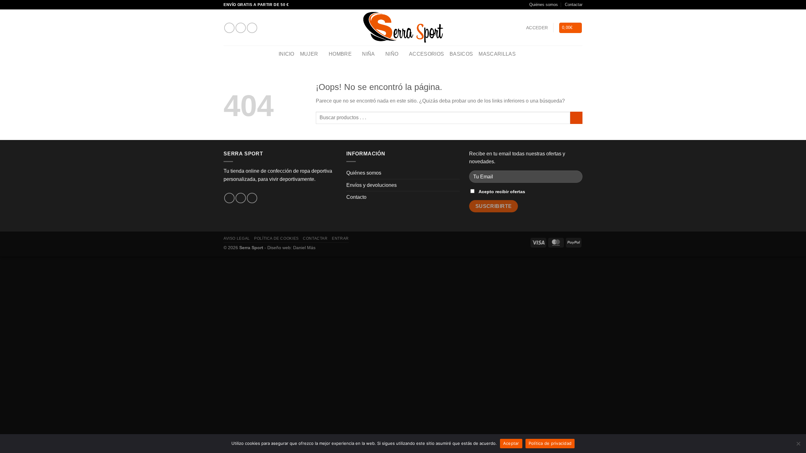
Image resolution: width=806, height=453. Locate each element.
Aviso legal (237, 238)
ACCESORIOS (426, 54)
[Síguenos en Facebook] (229, 28)
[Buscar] (524, 54)
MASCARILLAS (497, 54)
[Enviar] (576, 118)
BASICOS (461, 54)
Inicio (286, 54)
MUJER (309, 54)
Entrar (340, 238)
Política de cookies (276, 238)
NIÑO (391, 54)
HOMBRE (340, 54)
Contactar (573, 4)
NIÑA (368, 54)
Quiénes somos (543, 4)
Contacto (356, 197)
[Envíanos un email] (252, 28)
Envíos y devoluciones (371, 185)
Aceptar (511, 443)
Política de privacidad (550, 443)
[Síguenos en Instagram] (241, 28)
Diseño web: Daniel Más (291, 247)
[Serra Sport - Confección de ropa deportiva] (403, 27)
